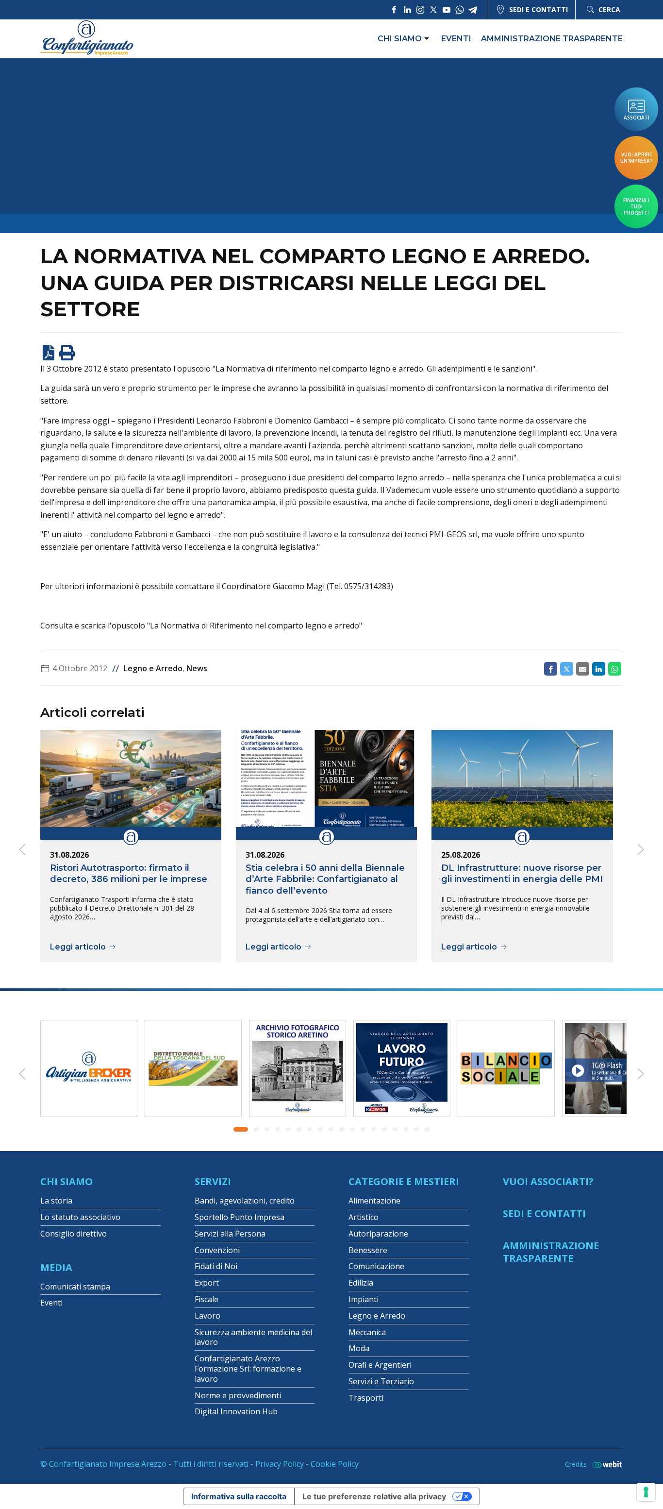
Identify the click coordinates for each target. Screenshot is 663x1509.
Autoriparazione (378, 1233)
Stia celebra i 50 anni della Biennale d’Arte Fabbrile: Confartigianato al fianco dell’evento (325, 879)
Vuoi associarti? (548, 1181)
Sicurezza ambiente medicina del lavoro (253, 1337)
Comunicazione (376, 1266)
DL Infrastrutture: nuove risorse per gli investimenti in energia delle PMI (522, 873)
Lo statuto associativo (80, 1217)
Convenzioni (217, 1250)
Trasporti (365, 1397)
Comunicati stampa (75, 1286)
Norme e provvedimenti (238, 1395)
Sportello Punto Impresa (239, 1217)
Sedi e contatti (538, 9)
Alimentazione (374, 1200)
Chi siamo (400, 38)
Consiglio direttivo (73, 1233)
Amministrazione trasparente (552, 38)
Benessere (367, 1250)
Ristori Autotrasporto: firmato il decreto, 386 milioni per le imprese (128, 873)
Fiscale (206, 1299)
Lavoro (207, 1315)
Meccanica (367, 1332)
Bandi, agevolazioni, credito (245, 1200)
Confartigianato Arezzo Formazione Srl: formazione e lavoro (248, 1368)
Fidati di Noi (216, 1266)
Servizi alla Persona (230, 1233)
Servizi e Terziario (381, 1381)
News (196, 668)
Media (56, 1267)
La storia (56, 1200)
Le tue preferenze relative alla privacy (374, 1496)
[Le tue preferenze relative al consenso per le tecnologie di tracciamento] (646, 1492)
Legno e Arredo (153, 668)
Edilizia (360, 1282)
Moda (358, 1348)
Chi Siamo (66, 1181)
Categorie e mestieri (403, 1181)
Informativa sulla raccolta (238, 1496)
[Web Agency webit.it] (605, 1464)
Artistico (363, 1217)
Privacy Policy (279, 1463)
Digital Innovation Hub (236, 1411)
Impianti (363, 1299)
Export (207, 1282)
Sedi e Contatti (544, 1213)
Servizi (213, 1181)
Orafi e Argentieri (380, 1364)
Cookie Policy (335, 1463)
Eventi (456, 38)
